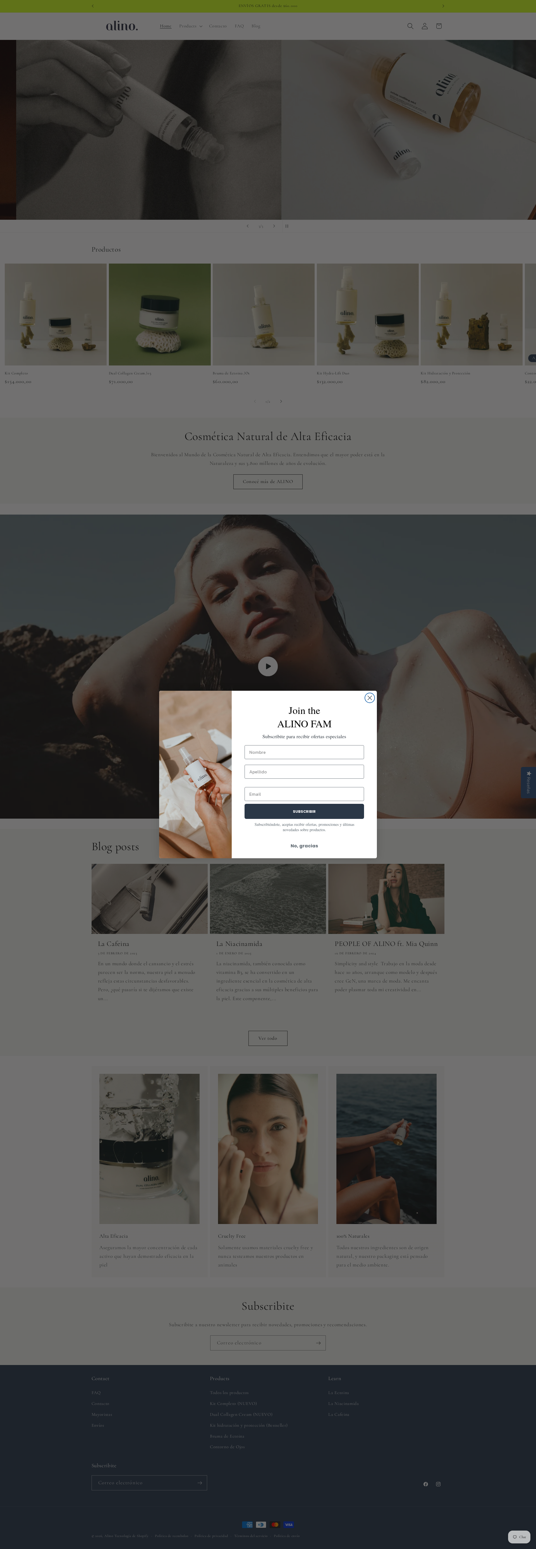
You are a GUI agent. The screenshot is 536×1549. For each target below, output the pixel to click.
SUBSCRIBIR (304, 811)
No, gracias (304, 846)
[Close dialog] (370, 698)
